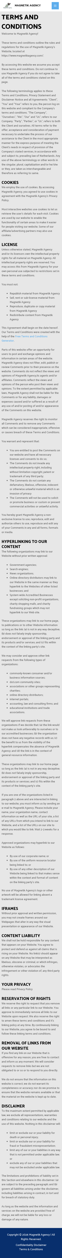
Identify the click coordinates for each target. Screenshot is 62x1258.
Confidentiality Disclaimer (31, 1245)
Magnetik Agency (28, 5)
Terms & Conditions (31, 1249)
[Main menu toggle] (55, 5)
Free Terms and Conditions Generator (25, 338)
